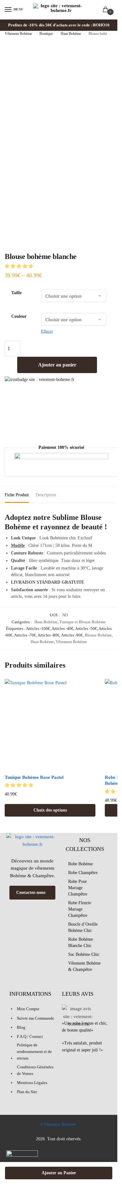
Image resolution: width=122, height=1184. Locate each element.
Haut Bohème (71, 33)
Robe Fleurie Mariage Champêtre (79, 909)
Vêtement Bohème (18, 33)
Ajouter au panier (57, 364)
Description (46, 495)
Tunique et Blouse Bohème (82, 622)
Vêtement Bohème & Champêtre (84, 966)
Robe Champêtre (83, 872)
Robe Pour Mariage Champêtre (77, 887)
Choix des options (50, 810)
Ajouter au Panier (59, 1172)
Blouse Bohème (98, 635)
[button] (19, 266)
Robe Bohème (80, 864)
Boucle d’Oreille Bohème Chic (83, 927)
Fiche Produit (17, 495)
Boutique (46, 33)
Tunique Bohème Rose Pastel (34, 777)
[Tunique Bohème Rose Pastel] (50, 724)
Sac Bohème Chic (83, 954)
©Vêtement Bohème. (58, 1124)
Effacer (47, 331)
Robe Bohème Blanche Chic (80, 942)
